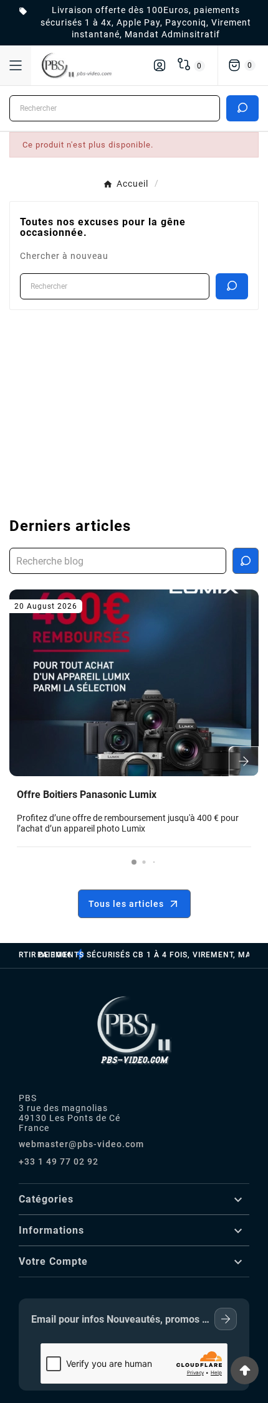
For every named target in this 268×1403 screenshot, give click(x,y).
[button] (134, 862)
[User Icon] (159, 65)
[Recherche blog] (245, 561)
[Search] (242, 107)
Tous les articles (126, 904)
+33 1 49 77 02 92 (58, 1161)
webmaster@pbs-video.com (81, 1144)
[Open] (15, 65)
